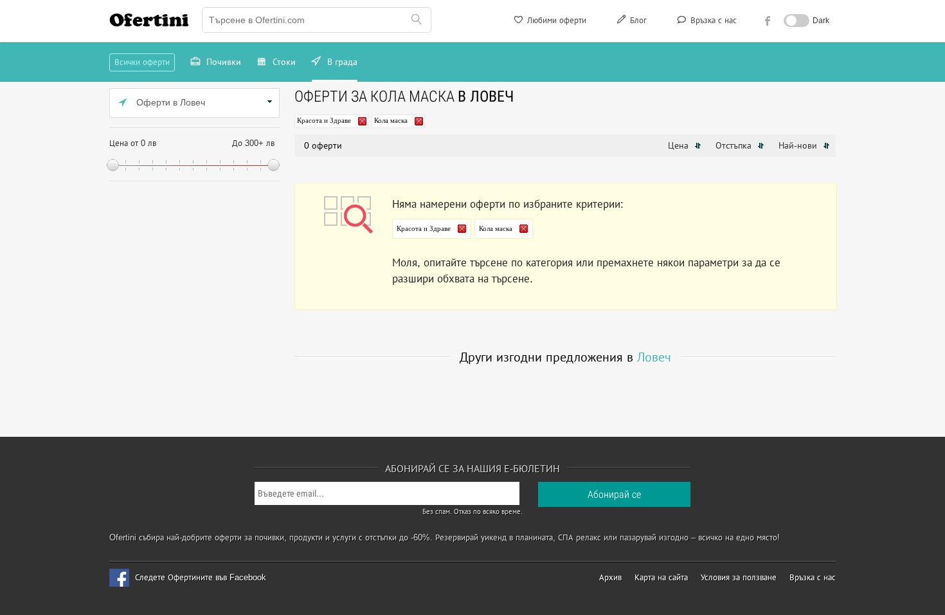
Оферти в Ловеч (169, 102)
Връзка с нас (712, 20)
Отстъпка (735, 145)
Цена (679, 145)
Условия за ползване (739, 577)
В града (341, 62)
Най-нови (799, 145)
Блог (637, 20)
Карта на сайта (661, 577)
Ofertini (149, 20)
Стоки (283, 62)
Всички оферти (142, 62)
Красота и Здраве (324, 120)
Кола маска (391, 120)
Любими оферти (555, 20)
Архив (610, 577)
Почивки (222, 62)
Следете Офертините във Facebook (200, 577)
